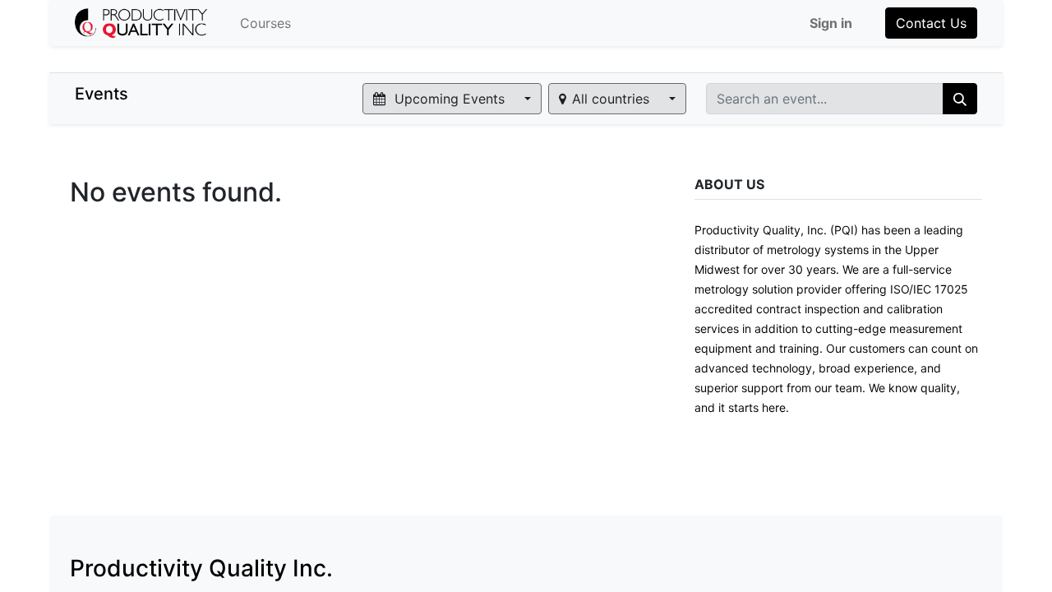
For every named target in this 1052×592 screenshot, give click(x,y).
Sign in (831, 23)
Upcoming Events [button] (449, 98)
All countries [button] (612, 98)
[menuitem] (265, 23)
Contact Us (931, 23)
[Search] (960, 98)
